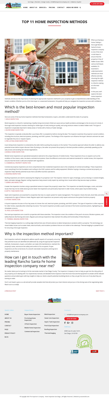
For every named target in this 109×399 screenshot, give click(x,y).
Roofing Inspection (50, 329)
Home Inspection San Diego (53, 396)
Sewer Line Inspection (51, 318)
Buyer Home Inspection (32, 314)
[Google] (68, 323)
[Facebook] (64, 323)
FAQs (6, 329)
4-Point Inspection (31, 324)
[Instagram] (72, 323)
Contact (61, 7)
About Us (33, 7)
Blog (6, 337)
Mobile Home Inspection (33, 328)
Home (25, 7)
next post (100, 291)
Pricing (52, 7)
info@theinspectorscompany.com (60, 2)
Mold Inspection (49, 314)
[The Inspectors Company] (13, 7)
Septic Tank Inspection (52, 322)
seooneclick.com (84, 396)
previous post (10, 291)
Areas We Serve (72, 7)
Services (42, 7)
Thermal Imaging (50, 333)
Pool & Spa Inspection (51, 326)
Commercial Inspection (32, 331)
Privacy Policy (10, 333)
